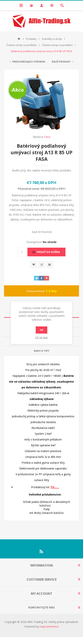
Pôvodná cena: (29, 188)
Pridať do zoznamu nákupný (41, 264)
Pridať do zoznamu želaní (33, 264)
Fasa (47, 137)
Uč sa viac (41, 337)
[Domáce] (19, 39)
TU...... (54, 487)
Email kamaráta (49, 264)
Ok (41, 330)
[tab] (41, 351)
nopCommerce (49, 626)
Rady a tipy (41, 350)
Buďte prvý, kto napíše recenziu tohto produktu (41, 170)
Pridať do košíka (48, 252)
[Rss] (41, 551)
